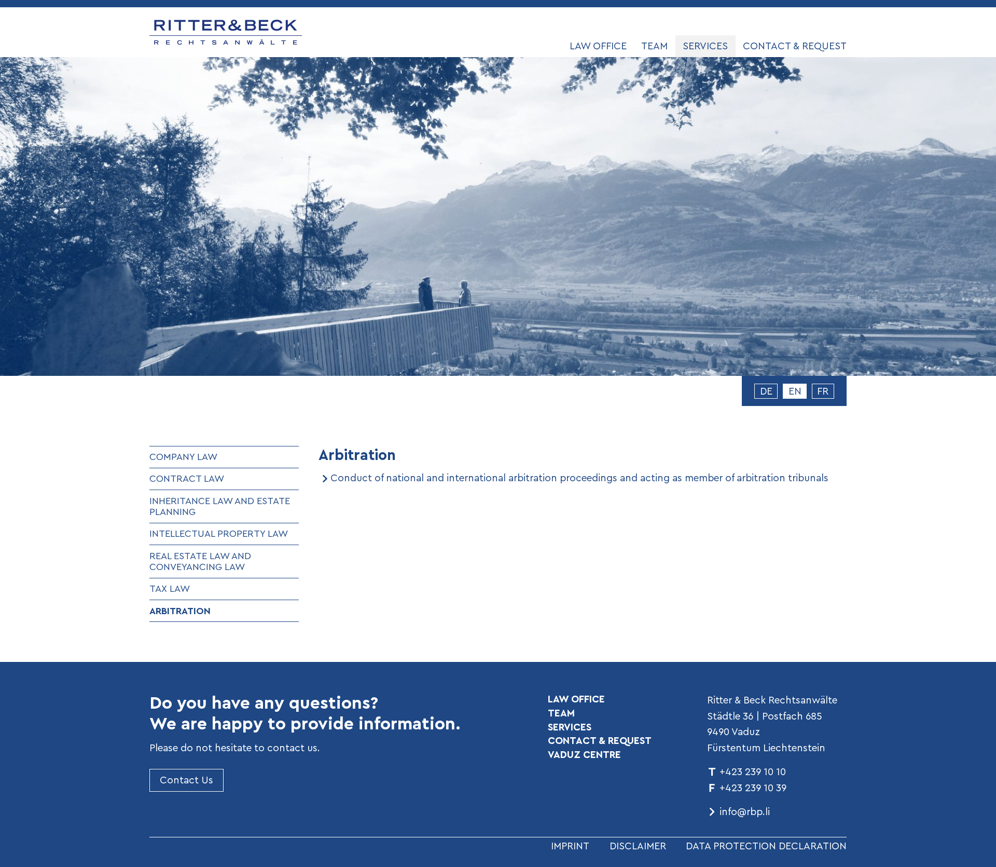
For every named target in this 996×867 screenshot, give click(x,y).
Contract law (186, 478)
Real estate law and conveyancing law (200, 561)
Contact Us (186, 779)
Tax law (169, 588)
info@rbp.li (745, 811)
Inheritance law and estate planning (219, 506)
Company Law (183, 456)
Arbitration (180, 610)
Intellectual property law (218, 533)
